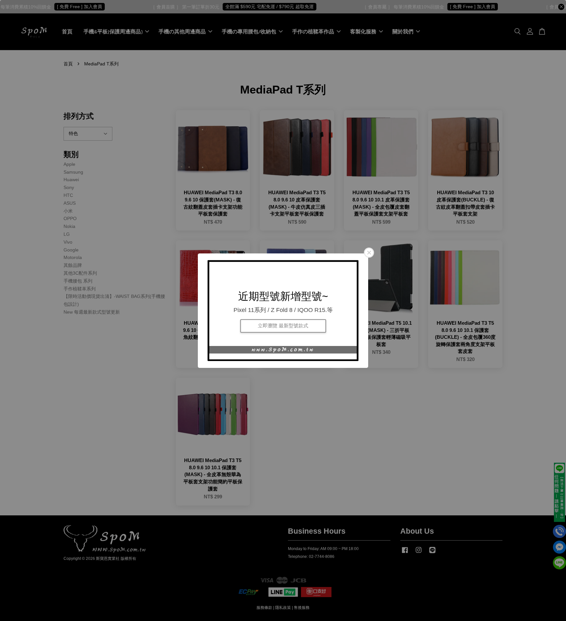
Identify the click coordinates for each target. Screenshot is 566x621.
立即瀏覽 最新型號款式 (283, 326)
